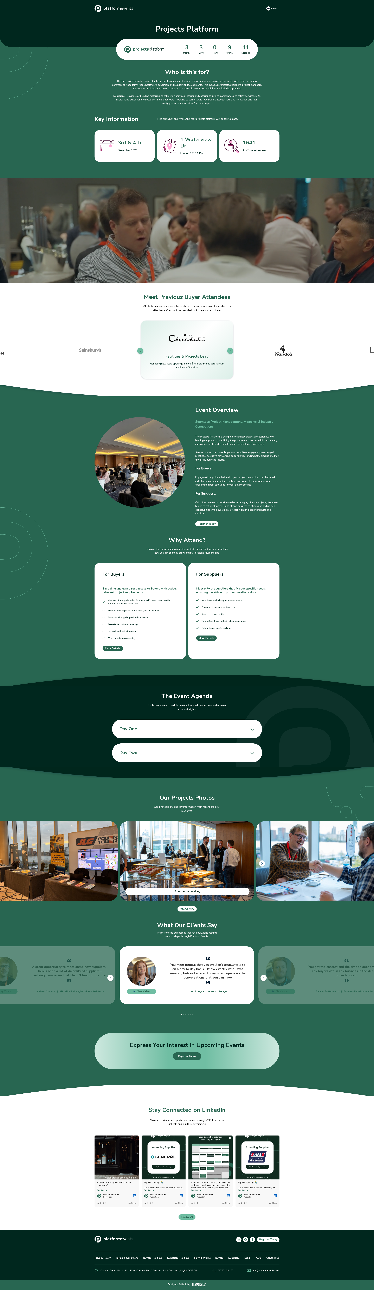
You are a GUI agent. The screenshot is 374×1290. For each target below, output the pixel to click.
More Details (113, 648)
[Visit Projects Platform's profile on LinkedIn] (99, 1195)
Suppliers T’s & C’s (178, 1258)
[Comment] (103, 1203)
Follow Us (187, 1217)
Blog (247, 1258)
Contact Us (272, 1258)
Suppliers (234, 1258)
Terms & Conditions (127, 1258)
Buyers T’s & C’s (152, 1258)
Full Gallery (187, 908)
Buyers (219, 1258)
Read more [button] (102, 1190)
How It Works (202, 1258)
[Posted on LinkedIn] (134, 1196)
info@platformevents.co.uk (266, 1270)
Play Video (143, 991)
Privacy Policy (103, 1258)
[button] (140, 351)
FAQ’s (258, 1258)
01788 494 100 (225, 1270)
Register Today (207, 524)
